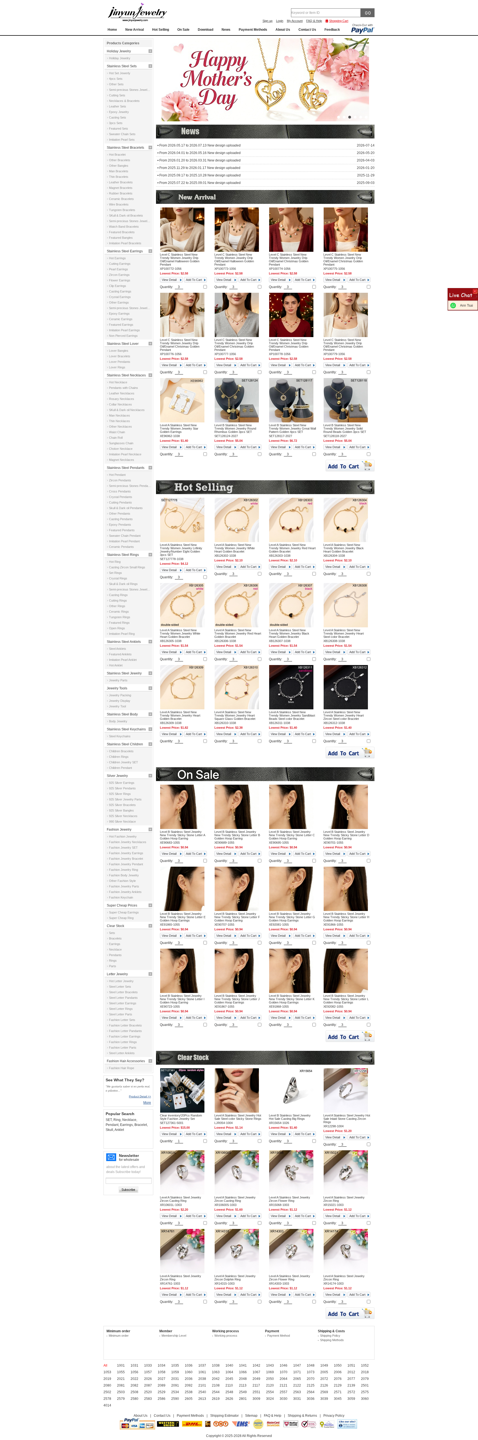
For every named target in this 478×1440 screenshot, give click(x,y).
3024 (270, 1399)
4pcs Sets (116, 78)
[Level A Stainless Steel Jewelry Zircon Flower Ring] (291, 1193)
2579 (121, 1399)
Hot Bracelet (117, 154)
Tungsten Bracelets (122, 210)
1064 (229, 1372)
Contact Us (307, 30)
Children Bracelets (121, 751)
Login (279, 20)
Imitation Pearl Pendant (124, 541)
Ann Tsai (466, 305)
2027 (161, 1379)
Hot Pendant (117, 474)
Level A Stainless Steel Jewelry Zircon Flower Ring (289, 1199)
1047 (297, 1365)
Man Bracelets (118, 171)
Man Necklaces (119, 415)
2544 (216, 1392)
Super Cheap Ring (121, 918)
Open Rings (117, 628)
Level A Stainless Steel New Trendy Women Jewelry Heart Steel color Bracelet (343, 633)
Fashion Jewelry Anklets (125, 892)
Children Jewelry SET (123, 762)
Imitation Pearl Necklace (125, 454)
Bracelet (140, 1125)
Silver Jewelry (117, 776)
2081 (121, 1385)
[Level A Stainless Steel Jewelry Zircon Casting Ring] (182, 1193)
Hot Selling (160, 30)
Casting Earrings (120, 291)
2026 (148, 1379)
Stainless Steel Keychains (126, 729)
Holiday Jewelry (119, 51)
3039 (324, 1399)
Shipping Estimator (224, 1416)
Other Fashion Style (122, 880)
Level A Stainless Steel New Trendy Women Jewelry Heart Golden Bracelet (180, 715)
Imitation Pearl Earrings (124, 330)
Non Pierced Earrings (123, 335)
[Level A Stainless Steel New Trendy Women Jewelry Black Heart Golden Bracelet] (346, 541)
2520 (148, 1392)
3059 (351, 1399)
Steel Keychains (120, 736)
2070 (311, 1379)
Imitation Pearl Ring (122, 633)
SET (109, 1120)
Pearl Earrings (118, 269)
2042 (216, 1379)
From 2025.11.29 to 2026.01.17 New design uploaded (199, 168)
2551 (256, 1392)
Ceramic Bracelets (121, 199)
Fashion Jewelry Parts (124, 886)
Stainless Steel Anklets (124, 642)
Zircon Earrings (119, 274)
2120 (270, 1385)
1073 (311, 1372)
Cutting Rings (118, 600)
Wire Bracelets (119, 204)
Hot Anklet (116, 665)
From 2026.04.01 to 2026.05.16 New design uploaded (200, 153)
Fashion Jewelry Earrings (126, 853)
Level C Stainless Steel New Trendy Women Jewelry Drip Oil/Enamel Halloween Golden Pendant (179, 259)
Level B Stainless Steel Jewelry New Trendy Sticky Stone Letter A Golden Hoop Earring (182, 835)
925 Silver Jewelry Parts (125, 799)
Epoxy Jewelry (119, 112)
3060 (365, 1399)
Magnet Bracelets (121, 187)
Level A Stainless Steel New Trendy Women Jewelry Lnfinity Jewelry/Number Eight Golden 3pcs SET (181, 549)
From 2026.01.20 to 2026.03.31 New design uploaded (200, 160)
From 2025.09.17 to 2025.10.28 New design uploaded (200, 175)
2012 (351, 1372)
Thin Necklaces (119, 421)
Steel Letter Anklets (122, 1053)
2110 (229, 1385)
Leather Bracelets (121, 182)
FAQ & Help (314, 20)
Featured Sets (118, 128)
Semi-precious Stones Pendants (130, 485)
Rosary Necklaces (121, 399)
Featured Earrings (121, 324)
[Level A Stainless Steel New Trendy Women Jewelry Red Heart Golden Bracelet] (291, 541)
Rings (113, 960)
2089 (161, 1385)
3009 (256, 1399)
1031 (134, 1365)
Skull (109, 1130)
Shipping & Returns (302, 1416)
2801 (243, 1399)
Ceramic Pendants (121, 546)
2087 (148, 1385)
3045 (338, 1399)
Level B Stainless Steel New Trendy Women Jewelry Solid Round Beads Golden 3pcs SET (344, 428)
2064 (283, 1379)
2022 (134, 1379)
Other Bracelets (119, 160)
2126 (324, 1385)
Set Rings (115, 572)
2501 (365, 1385)
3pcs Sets (116, 123)
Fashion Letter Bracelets (125, 1025)
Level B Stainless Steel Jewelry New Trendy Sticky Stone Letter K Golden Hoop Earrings (292, 999)
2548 (229, 1392)
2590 (175, 1399)
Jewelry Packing (120, 695)
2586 (161, 1399)
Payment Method (278, 1335)
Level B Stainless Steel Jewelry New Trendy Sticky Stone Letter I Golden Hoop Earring (182, 999)
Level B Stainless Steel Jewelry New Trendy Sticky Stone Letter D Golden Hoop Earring (346, 835)
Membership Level (174, 1335)
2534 (175, 1392)
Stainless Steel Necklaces (126, 375)
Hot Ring (115, 561)
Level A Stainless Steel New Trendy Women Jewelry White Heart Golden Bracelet (234, 548)
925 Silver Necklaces (123, 816)
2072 (324, 1379)
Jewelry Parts (118, 680)
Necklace (115, 949)
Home (112, 30)
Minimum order (119, 1335)
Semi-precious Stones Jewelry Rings (130, 589)
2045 (229, 1379)
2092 (189, 1385)
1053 (107, 1372)
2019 (107, 1379)
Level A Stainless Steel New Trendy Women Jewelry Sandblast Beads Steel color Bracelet (292, 715)
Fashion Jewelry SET (123, 847)
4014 (107, 1405)
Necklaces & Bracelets (124, 100)
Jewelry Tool (117, 706)
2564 (311, 1392)
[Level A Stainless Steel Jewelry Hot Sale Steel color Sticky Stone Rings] (237, 1111)
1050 (338, 1365)
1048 (311, 1365)
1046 (283, 1365)
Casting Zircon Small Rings (127, 567)
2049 (256, 1379)
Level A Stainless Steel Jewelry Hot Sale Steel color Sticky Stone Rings (237, 1117)
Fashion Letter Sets (122, 1019)
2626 (229, 1399)
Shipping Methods (332, 1340)
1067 (256, 1372)
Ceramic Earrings (121, 319)
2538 (189, 1392)
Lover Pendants (119, 361)
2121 (283, 1385)
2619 (216, 1399)
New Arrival (134, 30)
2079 (365, 1379)
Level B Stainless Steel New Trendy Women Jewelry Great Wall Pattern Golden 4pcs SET (292, 428)
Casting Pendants (121, 519)
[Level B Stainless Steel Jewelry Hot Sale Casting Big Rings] (291, 1111)
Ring (117, 1120)
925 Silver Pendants (122, 788)
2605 (189, 1399)
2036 (189, 1379)
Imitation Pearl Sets (122, 139)
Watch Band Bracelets (124, 226)
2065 (297, 1379)
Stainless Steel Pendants (125, 468)
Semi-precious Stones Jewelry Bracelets (130, 221)
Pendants (115, 955)
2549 (243, 1392)
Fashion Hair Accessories (126, 1061)
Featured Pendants (122, 530)
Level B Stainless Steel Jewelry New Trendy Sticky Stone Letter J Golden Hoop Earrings (237, 999)
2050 (270, 1379)
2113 (242, 1385)
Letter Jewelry (117, 974)
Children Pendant (120, 767)
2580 (134, 1399)
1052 (365, 1365)
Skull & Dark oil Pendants (126, 508)
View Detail (169, 279)
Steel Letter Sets (120, 986)
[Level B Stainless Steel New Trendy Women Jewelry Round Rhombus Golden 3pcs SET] (237, 421)
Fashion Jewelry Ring (123, 869)
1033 (148, 1365)
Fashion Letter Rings (123, 1042)
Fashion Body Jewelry (124, 875)
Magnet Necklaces (121, 459)
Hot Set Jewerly (119, 73)
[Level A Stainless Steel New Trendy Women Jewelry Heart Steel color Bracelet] (346, 626)
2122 (297, 1385)
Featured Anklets (120, 654)
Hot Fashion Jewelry (123, 836)
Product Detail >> (140, 1096)
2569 (324, 1392)
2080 (107, 1385)
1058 (161, 1372)
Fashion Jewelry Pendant (126, 864)
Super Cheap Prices (122, 905)
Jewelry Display (119, 700)
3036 (311, 1399)
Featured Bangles (121, 237)
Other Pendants (119, 513)
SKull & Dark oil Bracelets (126, 215)
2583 (148, 1399)
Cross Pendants (120, 491)
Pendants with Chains (123, 387)
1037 (202, 1365)
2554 (270, 1392)
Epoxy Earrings (119, 313)
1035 (175, 1365)
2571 (338, 1392)
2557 (283, 1392)
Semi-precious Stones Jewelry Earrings (130, 308)
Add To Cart (194, 279)
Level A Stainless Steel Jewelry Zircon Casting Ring (180, 1199)
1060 (189, 1372)
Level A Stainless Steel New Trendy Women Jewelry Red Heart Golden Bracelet (292, 548)
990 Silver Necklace (122, 821)
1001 (121, 1365)
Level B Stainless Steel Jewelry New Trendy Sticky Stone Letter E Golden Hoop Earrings (183, 917)
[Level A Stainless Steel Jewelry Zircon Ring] (346, 1193)
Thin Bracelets (118, 176)
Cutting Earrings (120, 263)
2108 (216, 1385)
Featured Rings (119, 622)
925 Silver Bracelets (122, 805)
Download (205, 30)
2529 (161, 1392)
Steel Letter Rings (121, 1008)
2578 (107, 1399)
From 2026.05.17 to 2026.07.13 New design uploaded (200, 145)
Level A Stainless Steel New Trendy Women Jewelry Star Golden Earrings (179, 428)
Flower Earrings (119, 280)
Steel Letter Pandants (123, 997)
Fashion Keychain (121, 897)
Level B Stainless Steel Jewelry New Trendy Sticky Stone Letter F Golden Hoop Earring (237, 917)
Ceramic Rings (119, 611)
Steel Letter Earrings (122, 1003)
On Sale (183, 30)
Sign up (267, 20)
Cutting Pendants (120, 502)
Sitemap (251, 1416)
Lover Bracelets (119, 356)
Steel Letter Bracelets (123, 992)
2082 (134, 1385)
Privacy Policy (333, 1416)
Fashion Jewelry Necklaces (127, 842)
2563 (297, 1392)
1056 (134, 1372)
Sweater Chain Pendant (125, 535)
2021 (121, 1379)
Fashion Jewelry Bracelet (126, 858)
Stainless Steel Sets (122, 66)
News (226, 30)
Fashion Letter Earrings (125, 1036)
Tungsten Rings (119, 617)
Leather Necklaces (121, 393)
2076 (338, 1379)
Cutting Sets (117, 95)
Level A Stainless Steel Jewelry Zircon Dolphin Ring (235, 1277)
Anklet (119, 1130)
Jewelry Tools (117, 688)
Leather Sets (117, 106)
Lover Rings (117, 367)
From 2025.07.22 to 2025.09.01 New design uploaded (200, 183)
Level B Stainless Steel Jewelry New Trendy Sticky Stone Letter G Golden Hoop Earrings (292, 917)
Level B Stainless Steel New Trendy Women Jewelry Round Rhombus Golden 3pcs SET (235, 428)
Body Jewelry (118, 721)
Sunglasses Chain (121, 443)
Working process (225, 1335)
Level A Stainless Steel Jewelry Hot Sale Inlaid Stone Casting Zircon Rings (346, 1119)
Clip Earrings (117, 286)
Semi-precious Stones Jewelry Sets (130, 89)
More (147, 1103)
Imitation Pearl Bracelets (125, 243)
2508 (134, 1392)
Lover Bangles (118, 350)
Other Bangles (118, 165)
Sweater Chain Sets (122, 134)
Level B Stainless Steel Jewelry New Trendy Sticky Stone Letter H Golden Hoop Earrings (346, 917)
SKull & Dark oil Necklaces (127, 410)
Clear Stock (115, 926)
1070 (283, 1372)
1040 (229, 1365)
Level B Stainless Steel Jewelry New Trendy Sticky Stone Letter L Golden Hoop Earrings (346, 999)
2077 (351, 1379)
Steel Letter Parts (120, 1014)
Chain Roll (116, 437)
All (105, 1365)
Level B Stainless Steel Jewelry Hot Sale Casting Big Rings (290, 1117)
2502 (107, 1392)
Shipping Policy (330, 1335)
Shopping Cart (338, 20)
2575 (365, 1392)
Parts (112, 966)
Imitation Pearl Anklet (123, 659)
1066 (243, 1372)
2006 (338, 1372)
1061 (202, 1372)
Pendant (112, 1125)
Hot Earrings (117, 258)
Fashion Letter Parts (122, 1047)
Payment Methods (253, 30)
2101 (202, 1385)
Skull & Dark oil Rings (123, 584)
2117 (256, 1385)
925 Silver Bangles (121, 810)
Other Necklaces (120, 426)
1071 (297, 1372)
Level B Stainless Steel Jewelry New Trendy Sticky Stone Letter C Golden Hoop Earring (292, 835)
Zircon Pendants (120, 480)
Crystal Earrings (120, 297)
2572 (351, 1392)
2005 (324, 1372)
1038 (216, 1365)
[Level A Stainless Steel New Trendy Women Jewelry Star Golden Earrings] (182, 421)
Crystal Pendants (120, 497)
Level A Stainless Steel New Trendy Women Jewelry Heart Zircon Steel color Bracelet (343, 715)
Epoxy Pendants (120, 524)
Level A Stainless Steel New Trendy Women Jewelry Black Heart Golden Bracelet (343, 548)
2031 (175, 1379)
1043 (270, 1365)
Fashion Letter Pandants (125, 1031)
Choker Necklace (121, 448)
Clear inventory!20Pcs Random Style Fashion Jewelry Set (181, 1117)
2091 (175, 1385)
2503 (121, 1392)
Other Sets (116, 84)
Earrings (114, 944)
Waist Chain (117, 432)
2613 (202, 1399)
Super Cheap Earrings (124, 912)
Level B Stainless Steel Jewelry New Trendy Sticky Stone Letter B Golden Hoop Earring (237, 835)
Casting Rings (118, 595)
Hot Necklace (118, 382)
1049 (324, 1365)
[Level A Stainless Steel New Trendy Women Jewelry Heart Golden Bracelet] (182, 708)
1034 (161, 1365)
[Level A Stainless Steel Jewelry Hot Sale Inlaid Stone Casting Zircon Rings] (346, 1111)
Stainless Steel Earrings (125, 251)
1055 (121, 1372)
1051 (351, 1365)
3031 (297, 1399)
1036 (189, 1365)
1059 (175, 1372)
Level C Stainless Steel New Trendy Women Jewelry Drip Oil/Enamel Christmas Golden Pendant (288, 259)
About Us (283, 30)
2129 (338, 1385)
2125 (311, 1385)
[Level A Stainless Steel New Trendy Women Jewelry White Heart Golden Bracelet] (237, 541)
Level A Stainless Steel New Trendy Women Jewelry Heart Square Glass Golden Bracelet (234, 715)
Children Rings (119, 756)
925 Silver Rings (120, 793)
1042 (256, 1365)
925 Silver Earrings (121, 782)
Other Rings (117, 606)
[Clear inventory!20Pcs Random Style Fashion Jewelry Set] (182, 1111)
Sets (112, 933)
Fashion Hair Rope (121, 1068)
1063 (216, 1372)
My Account (295, 20)
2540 (202, 1392)
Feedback (332, 30)
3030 (283, 1399)
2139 (351, 1385)
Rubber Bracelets (121, 193)
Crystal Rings (118, 578)
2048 (243, 1379)
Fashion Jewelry (119, 829)
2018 (365, 1372)
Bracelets (115, 938)
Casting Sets (117, 117)
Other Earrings (119, 302)
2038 (202, 1379)
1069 (270, 1372)
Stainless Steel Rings (123, 555)
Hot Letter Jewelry (121, 981)
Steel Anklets (117, 648)
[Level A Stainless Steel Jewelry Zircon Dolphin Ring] (237, 1272)
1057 (148, 1372)
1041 (243, 1365)
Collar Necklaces (120, 404)
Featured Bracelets (122, 232)
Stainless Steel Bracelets (125, 148)
